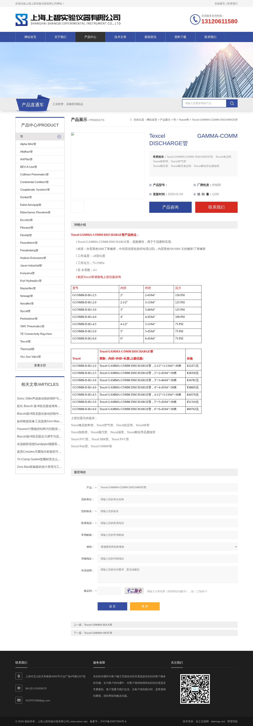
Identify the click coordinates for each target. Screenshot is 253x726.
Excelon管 (26, 220)
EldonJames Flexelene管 (35, 212)
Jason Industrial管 (31, 265)
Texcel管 (25, 341)
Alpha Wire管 (28, 144)
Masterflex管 (28, 288)
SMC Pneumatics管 (32, 326)
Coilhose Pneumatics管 (34, 174)
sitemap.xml (218, 721)
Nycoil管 (25, 311)
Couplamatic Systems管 (35, 189)
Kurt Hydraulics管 (31, 280)
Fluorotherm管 (29, 242)
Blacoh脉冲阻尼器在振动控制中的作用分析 (40, 413)
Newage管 (26, 295)
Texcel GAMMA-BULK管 (98, 624)
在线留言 (220, 3)
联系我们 (232, 3)
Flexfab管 (26, 235)
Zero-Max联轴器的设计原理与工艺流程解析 (40, 466)
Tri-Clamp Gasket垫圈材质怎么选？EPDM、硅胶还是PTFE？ (40, 459)
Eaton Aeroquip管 (30, 204)
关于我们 (60, 37)
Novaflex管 (27, 303)
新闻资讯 (150, 37)
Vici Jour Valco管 (30, 356)
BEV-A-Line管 (28, 166)
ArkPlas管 (26, 159)
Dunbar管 (26, 197)
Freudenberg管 (29, 250)
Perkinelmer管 (29, 318)
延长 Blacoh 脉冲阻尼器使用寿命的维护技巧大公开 (40, 406)
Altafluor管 (26, 151)
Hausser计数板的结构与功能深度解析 (40, 428)
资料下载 (180, 37)
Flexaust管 (26, 227)
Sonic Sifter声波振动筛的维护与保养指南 (40, 398)
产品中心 (90, 37)
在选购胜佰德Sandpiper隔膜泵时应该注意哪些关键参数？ (40, 444)
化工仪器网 (202, 721)
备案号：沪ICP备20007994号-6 (108, 721)
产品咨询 (170, 207)
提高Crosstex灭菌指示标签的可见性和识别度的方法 (40, 451)
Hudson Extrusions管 (33, 257)
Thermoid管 (27, 349)
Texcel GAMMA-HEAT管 (98, 632)
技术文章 (120, 37)
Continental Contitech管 (34, 182)
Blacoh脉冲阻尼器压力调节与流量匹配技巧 (40, 436)
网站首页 (30, 37)
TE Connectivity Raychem (36, 333)
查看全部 (40, 365)
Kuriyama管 (27, 273)
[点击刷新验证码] (134, 591)
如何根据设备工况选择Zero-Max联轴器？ (40, 421)
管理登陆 (232, 721)
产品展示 (165, 119)
